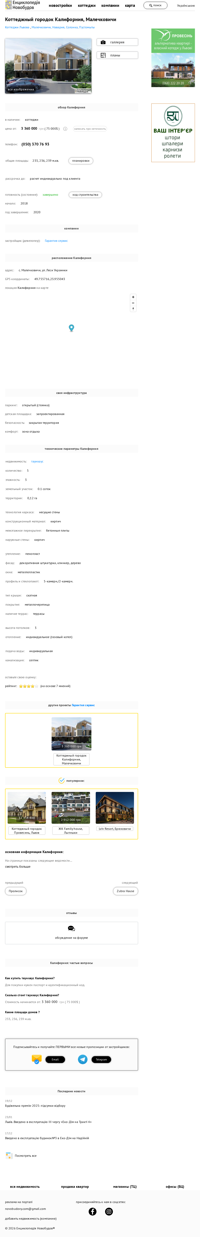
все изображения (21, 89)
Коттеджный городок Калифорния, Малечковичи (71, 759)
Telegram (101, 1059)
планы (115, 55)
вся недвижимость (25, 1186)
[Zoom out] (133, 303)
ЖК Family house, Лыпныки (71, 830)
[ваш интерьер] (173, 161)
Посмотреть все (26, 1156)
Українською (186, 5)
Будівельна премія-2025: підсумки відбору (35, 1106)
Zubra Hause (125, 891)
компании (110, 5)
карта (130, 5)
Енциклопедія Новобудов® (35, 1228)
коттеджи (87, 5)
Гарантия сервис (56, 241)
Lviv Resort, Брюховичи (115, 829)
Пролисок (16, 891)
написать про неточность (90, 128)
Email (55, 1059)
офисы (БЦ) (175, 1186)
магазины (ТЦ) (125, 1186)
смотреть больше (18, 866)
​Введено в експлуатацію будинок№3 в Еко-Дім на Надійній (47, 1138)
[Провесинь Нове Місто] (173, 86)
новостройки (60, 5)
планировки (80, 160)
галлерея (117, 42)
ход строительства (85, 194)
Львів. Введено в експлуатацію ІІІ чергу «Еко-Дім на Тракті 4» (48, 1122)
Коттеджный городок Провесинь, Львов (27, 830)
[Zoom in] (133, 297)
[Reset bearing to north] (133, 309)
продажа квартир (75, 1186)
